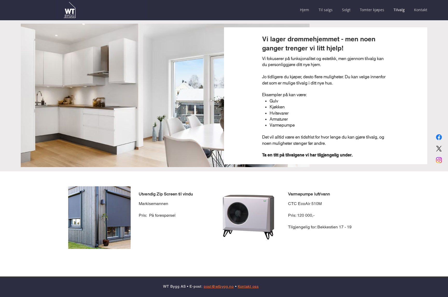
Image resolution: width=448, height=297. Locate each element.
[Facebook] (439, 137)
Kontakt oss (248, 286)
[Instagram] (439, 160)
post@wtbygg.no (219, 286)
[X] (439, 149)
